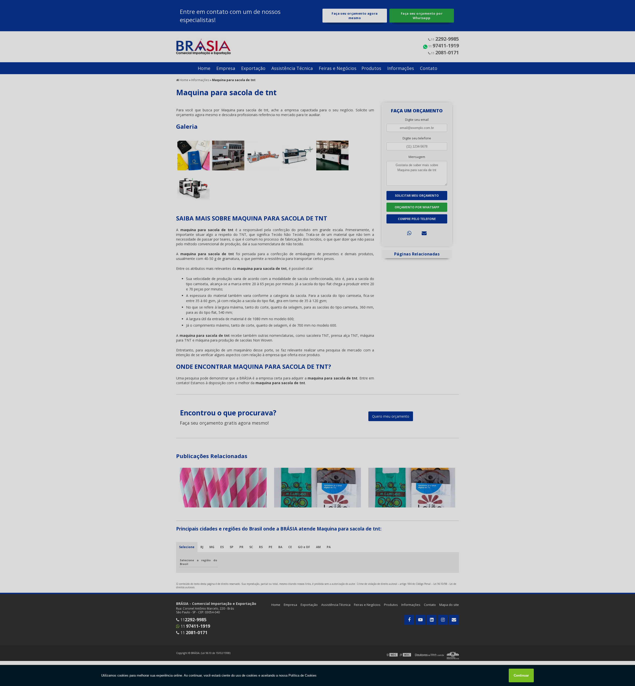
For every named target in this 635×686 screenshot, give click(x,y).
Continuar (521, 675)
